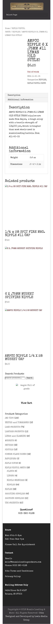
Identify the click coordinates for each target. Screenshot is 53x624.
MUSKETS (9, 441)
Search (30, 378)
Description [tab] (14, 95)
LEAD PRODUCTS (12, 427)
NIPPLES (16, 32)
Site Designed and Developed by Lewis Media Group (26, 616)
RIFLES (8, 489)
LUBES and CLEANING (15, 436)
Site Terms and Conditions (19, 571)
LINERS (10, 476)
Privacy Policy (13, 577)
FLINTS (10, 471)
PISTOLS (9, 450)
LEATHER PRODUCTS (14, 432)
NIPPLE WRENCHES (16, 480)
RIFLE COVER (11, 463)
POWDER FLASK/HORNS (16, 454)
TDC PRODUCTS (12, 503)
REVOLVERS (10, 459)
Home (7, 28)
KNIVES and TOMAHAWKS (17, 423)
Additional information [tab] (20, 100)
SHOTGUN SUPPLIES (14, 498)
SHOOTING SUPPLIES (15, 494)
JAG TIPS (9, 418)
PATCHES (9, 445)
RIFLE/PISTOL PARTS (36, 83)
